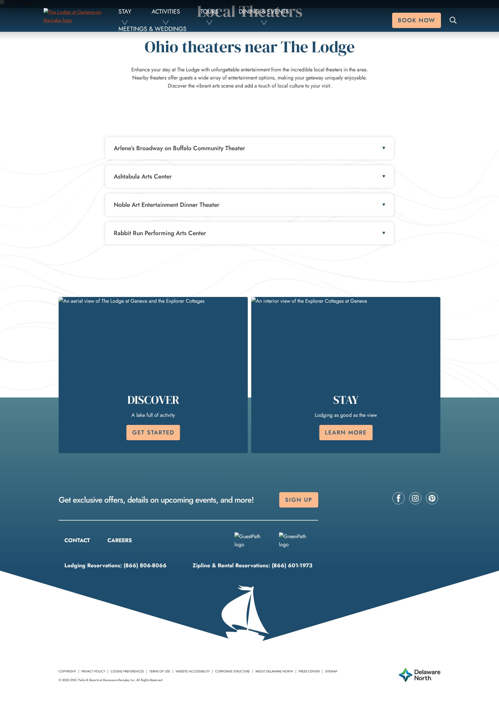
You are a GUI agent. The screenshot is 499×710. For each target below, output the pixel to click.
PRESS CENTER (309, 671)
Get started (153, 432)
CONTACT (77, 540)
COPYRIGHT (67, 671)
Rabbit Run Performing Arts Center (160, 233)
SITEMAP (331, 671)
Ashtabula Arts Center (143, 176)
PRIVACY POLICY (93, 671)
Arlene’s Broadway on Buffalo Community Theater (179, 148)
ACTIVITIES (166, 11)
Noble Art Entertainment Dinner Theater (166, 204)
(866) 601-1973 (292, 565)
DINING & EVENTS (264, 11)
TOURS (209, 11)
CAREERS (119, 540)
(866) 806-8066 (145, 565)
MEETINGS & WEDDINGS (152, 29)
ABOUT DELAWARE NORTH (274, 671)
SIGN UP (298, 500)
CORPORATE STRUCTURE (232, 671)
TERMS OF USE (159, 671)
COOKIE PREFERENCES (127, 671)
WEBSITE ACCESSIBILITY (193, 671)
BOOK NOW (416, 20)
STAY (124, 11)
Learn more (346, 432)
